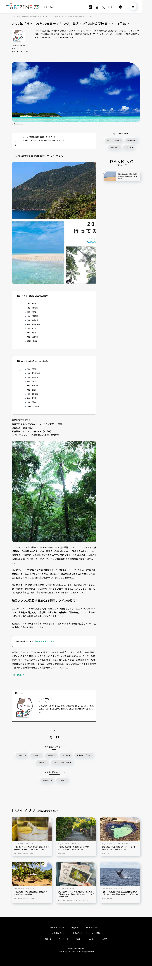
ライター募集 (95, 933)
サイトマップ (63, 939)
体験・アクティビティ (61, 762)
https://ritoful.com (43, 641)
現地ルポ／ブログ (83, 755)
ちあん (72, 888)
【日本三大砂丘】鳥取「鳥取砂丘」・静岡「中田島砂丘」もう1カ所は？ (128, 176)
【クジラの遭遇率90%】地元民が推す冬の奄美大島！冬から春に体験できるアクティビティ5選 (120, 893)
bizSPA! (104, 939)
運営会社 (74, 927)
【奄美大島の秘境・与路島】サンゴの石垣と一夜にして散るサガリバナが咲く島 (75, 848)
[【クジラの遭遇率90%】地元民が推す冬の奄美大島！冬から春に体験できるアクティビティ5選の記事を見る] (120, 874)
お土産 (50, 755)
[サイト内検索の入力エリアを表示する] (120, 7)
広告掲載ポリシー (59, 933)
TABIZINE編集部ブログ (122, 844)
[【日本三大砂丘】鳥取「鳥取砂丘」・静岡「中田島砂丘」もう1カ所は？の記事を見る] (110, 176)
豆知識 (41, 762)
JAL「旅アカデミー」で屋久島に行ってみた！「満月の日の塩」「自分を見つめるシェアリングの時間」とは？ (76, 894)
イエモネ (78, 939)
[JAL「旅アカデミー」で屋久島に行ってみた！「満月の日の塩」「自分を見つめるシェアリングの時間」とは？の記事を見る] (76, 874)
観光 (21, 755)
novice (91, 939)
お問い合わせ (78, 933)
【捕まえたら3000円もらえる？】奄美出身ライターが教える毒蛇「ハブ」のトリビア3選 (31, 848)
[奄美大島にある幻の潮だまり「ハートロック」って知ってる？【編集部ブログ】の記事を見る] (120, 829)
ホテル (65, 755)
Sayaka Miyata (45, 698)
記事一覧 (48, 939)
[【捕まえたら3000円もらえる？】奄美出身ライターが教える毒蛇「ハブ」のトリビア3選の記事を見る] (32, 829)
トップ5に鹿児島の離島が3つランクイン (39, 137)
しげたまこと (29, 844)
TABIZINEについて (57, 927)
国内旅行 (47, 780)
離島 (62, 780)
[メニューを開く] (133, 6)
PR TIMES (16, 674)
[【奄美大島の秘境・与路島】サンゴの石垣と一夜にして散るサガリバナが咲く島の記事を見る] (76, 829)
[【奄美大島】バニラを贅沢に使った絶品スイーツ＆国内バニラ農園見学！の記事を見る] (32, 874)
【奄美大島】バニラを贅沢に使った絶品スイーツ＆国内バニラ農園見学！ (31, 893)
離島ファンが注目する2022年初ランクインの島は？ (43, 140)
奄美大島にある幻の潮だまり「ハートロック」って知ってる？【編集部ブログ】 (119, 848)
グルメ (35, 755)
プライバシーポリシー (93, 927)
